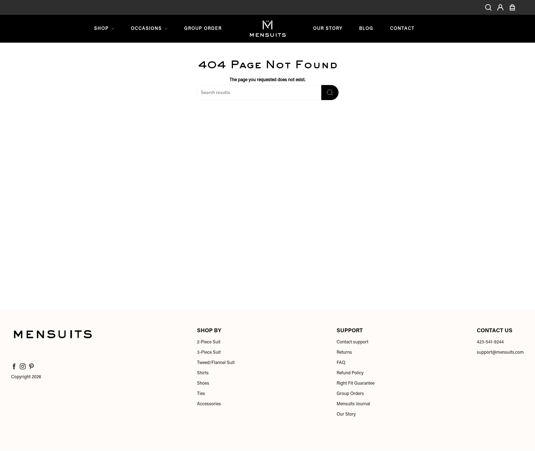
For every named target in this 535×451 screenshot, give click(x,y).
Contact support (352, 342)
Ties (201, 394)
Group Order (203, 28)
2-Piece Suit (208, 342)
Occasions (146, 28)
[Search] (330, 92)
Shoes (203, 383)
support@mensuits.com (500, 352)
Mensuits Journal (353, 404)
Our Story (327, 28)
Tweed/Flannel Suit (216, 363)
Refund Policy (350, 373)
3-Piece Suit (209, 352)
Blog (366, 28)
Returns (344, 352)
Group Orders (350, 394)
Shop (101, 28)
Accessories (209, 404)
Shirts (203, 373)
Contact (402, 28)
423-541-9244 (490, 342)
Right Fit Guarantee (355, 383)
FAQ (341, 363)
